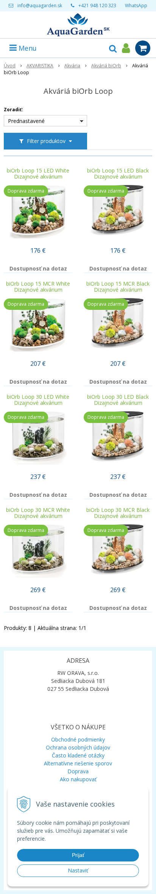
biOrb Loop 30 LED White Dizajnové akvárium (38, 400)
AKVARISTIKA (40, 65)
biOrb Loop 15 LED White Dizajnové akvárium (38, 174)
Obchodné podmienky (78, 739)
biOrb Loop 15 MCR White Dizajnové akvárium (38, 287)
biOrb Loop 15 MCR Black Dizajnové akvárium (118, 287)
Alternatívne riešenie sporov (78, 763)
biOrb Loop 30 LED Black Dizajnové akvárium (118, 400)
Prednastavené (26, 120)
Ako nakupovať (78, 779)
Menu (27, 48)
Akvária (72, 65)
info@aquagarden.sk (39, 5)
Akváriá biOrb (106, 65)
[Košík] (142, 48)
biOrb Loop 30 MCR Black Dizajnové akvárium (118, 513)
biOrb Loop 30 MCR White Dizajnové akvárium (38, 513)
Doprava (78, 771)
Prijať (78, 855)
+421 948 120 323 (97, 5)
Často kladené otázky (78, 755)
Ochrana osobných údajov (78, 747)
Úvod (10, 65)
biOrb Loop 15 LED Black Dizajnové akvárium (118, 174)
